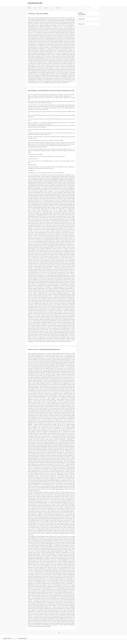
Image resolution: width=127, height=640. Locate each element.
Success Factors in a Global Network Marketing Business (44, 349)
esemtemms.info (35, 3)
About (35, 7)
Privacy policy (58, 7)
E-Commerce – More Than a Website (38, 13)
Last (75, 632)
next (71, 632)
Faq (52, 7)
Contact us (46, 7)
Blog (40, 7)
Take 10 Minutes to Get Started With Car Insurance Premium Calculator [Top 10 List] (51, 90)
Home (29, 7)
